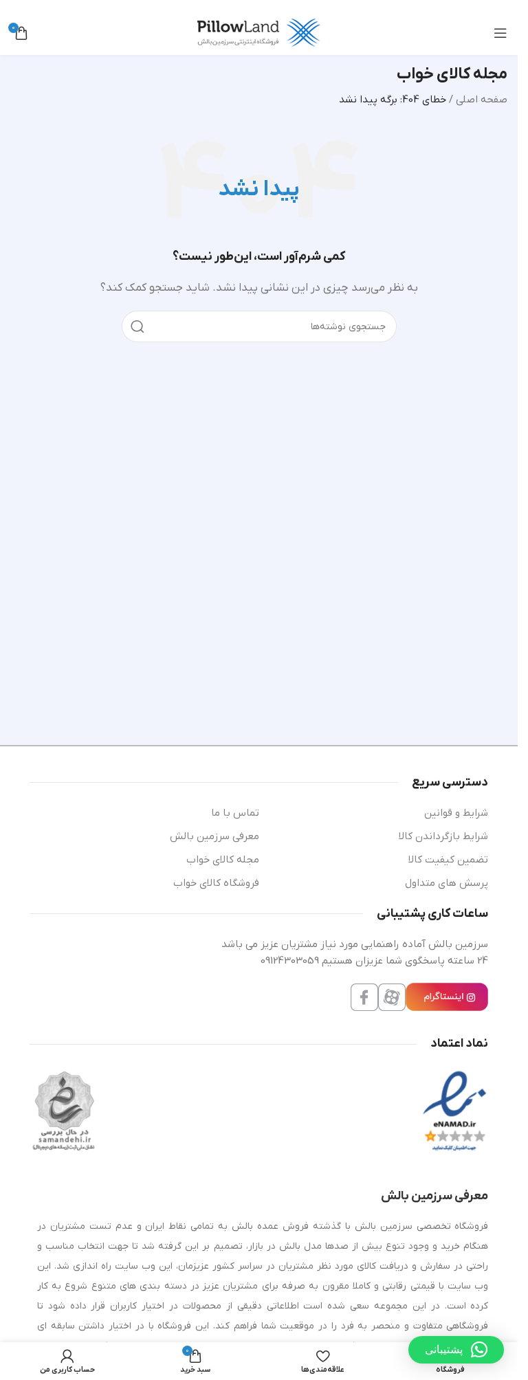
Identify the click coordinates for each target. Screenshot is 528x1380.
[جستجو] (137, 326)
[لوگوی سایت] (259, 32)
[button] (456, 1350)
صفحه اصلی (481, 100)
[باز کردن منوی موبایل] (500, 33)
